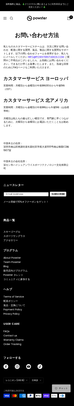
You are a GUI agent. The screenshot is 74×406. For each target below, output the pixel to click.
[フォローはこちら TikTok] (40, 366)
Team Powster (12, 262)
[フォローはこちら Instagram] (17, 366)
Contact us (10, 336)
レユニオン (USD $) (15, 380)
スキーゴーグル (11, 232)
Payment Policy (12, 309)
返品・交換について (14, 305)
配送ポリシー (10, 301)
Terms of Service (13, 297)
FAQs (6, 331)
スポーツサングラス (14, 236)
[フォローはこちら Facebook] (5, 366)
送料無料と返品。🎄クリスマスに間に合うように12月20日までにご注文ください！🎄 (37, 5)
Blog (5, 266)
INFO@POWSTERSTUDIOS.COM (46, 57)
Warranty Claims (13, 340)
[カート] (69, 18)
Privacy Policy (11, 314)
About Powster (12, 258)
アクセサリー (10, 240)
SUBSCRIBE (58, 194)
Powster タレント (13, 275)
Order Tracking (12, 344)
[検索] (11, 18)
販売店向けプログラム (15, 271)
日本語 (35, 380)
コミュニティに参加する (16, 279)
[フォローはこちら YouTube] (28, 366)
